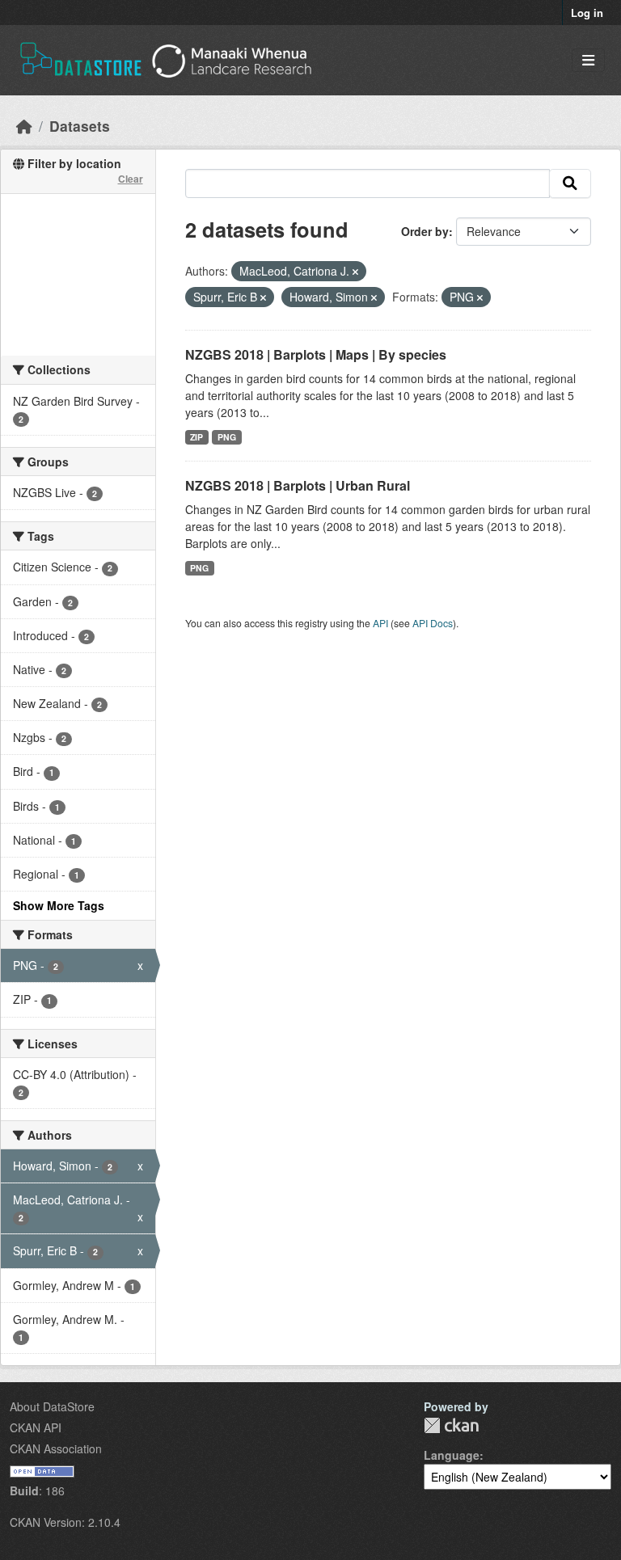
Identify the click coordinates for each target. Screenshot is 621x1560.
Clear (130, 178)
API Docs (432, 623)
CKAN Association (56, 1448)
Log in (587, 12)
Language (451, 1455)
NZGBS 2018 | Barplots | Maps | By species (315, 354)
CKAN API (35, 1427)
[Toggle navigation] (588, 60)
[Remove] (355, 271)
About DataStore (52, 1406)
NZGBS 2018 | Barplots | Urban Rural (297, 485)
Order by (425, 231)
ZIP (196, 437)
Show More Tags (58, 905)
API (380, 623)
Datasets (79, 126)
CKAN (451, 1425)
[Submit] (570, 183)
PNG (227, 437)
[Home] (24, 126)
